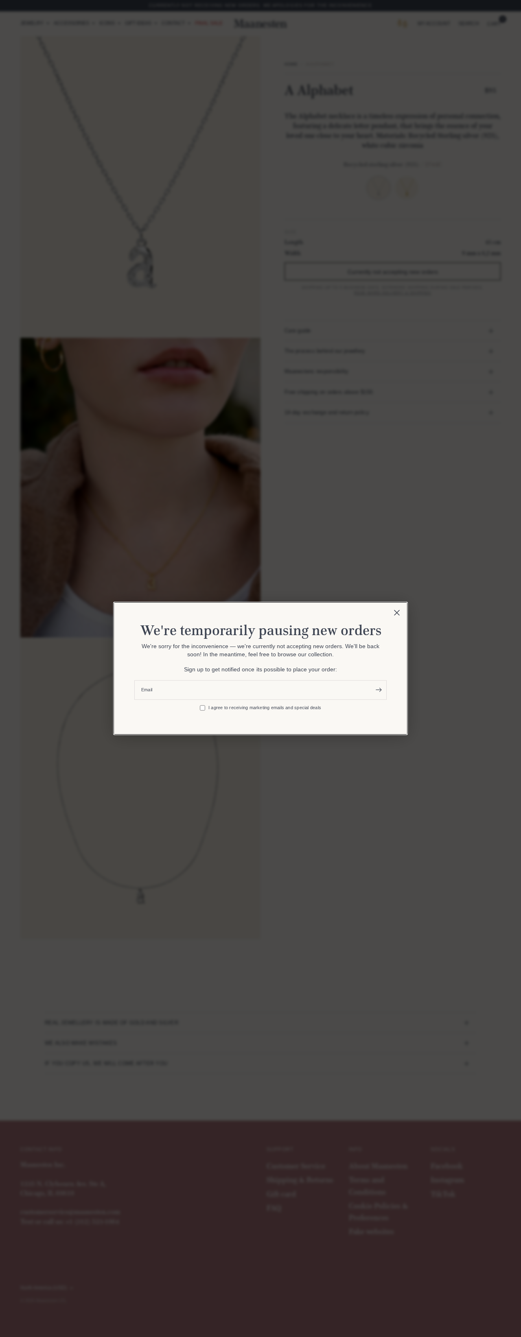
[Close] (397, 613)
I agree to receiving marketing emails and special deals (264, 707)
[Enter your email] (378, 690)
